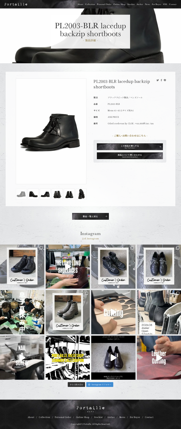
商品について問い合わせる (130, 155)
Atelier (140, 4)
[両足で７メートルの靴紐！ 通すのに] (68, 267)
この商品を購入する (130, 146)
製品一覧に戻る (90, 216)
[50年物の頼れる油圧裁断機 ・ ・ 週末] (113, 312)
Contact (172, 4)
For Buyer (156, 4)
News (147, 4)
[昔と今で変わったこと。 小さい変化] (22, 358)
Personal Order (104, 4)
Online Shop (119, 4)
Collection (90, 4)
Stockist (130, 4)
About (80, 4)
